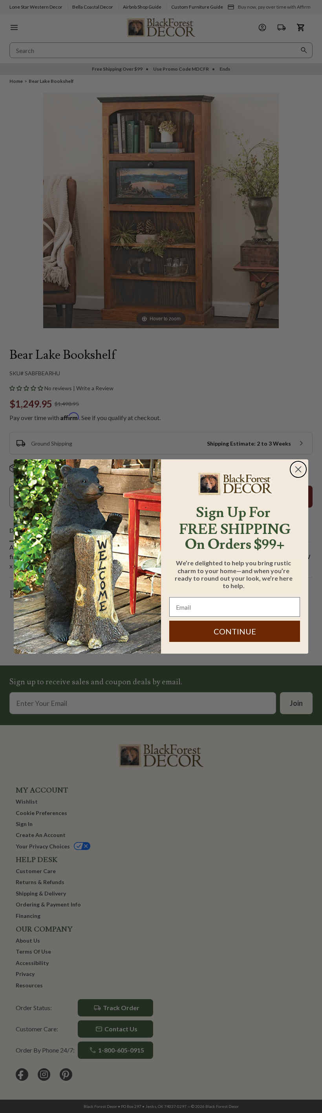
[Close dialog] (298, 469)
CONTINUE (235, 631)
